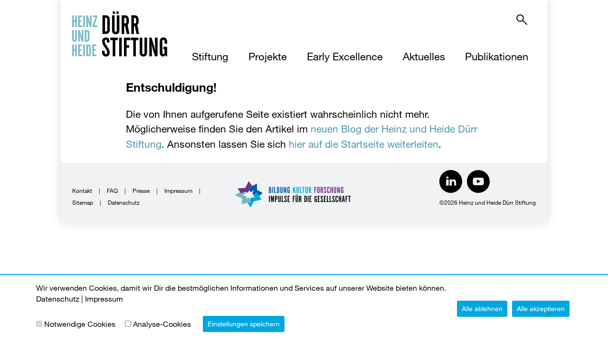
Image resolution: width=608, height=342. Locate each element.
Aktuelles (424, 56)
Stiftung (210, 56)
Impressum (178, 190)
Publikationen (496, 56)
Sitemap (82, 202)
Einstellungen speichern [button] (244, 324)
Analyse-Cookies (162, 323)
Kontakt (82, 190)
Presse (141, 190)
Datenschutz (124, 202)
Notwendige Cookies (79, 323)
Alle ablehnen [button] (482, 308)
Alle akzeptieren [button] (541, 308)
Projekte (267, 56)
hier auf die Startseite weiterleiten (363, 144)
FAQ (112, 190)
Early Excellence (345, 56)
